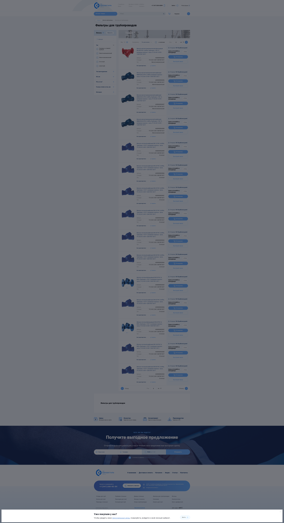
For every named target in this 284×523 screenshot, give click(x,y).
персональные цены (121, 518)
